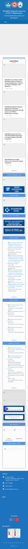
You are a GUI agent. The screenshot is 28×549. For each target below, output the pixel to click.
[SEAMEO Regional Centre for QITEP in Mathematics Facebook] (10, 519)
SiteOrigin (13, 546)
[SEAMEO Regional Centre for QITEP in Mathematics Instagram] (14, 519)
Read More (14, 170)
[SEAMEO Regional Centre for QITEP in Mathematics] (14, 5)
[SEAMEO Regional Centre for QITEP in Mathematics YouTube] (17, 519)
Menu (5, 22)
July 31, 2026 (9, 115)
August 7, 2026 (9, 88)
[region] (14, 39)
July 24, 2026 (9, 165)
